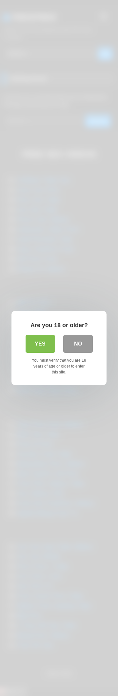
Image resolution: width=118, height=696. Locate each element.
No (78, 344)
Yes (40, 344)
